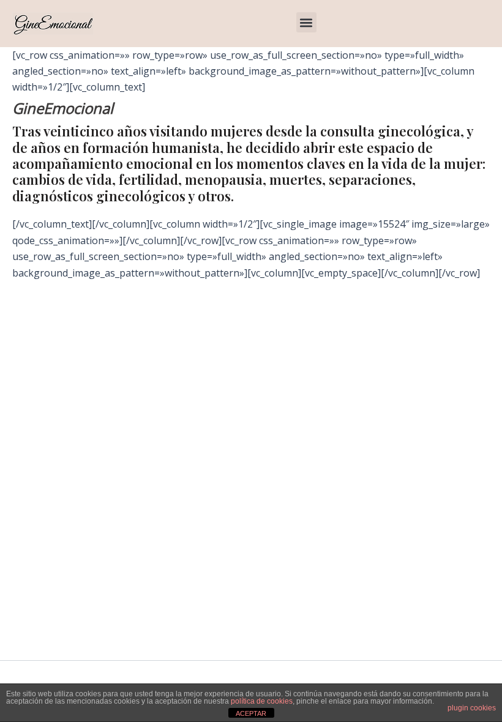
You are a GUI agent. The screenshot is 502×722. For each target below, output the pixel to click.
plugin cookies (472, 708)
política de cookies (262, 701)
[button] (306, 22)
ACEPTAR (251, 713)
